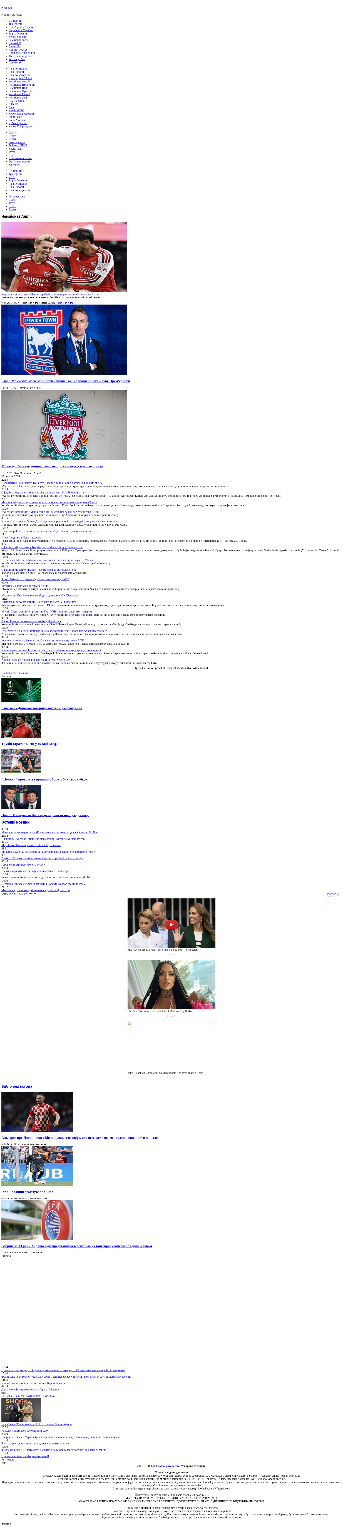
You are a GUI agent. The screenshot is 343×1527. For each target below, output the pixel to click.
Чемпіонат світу (18, 39)
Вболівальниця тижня (22, 52)
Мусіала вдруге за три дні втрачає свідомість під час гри (35, 890)
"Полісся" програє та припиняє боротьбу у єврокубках (44, 779)
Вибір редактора (16, 1086)
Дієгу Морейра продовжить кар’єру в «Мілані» (30, 1389)
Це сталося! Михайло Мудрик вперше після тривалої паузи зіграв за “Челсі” (47, 560)
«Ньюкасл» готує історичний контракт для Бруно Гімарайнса (38, 601)
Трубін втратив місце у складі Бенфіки (31, 744)
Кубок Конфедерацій (21, 113)
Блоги (12, 138)
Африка (13, 103)
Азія (11, 107)
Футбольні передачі (20, 56)
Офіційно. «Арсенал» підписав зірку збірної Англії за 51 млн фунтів (43, 492)
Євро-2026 (15, 43)
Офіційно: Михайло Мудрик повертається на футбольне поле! (39, 569)
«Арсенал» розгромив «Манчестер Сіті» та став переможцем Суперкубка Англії (50, 294)
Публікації (15, 62)
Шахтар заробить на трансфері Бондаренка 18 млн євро (35, 871)
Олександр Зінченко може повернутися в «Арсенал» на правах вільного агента (49, 531)
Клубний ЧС (16, 110)
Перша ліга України (21, 30)
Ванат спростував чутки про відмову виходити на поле (35, 1443)
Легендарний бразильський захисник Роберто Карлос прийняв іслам (43, 883)
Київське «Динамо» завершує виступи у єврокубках (41, 708)
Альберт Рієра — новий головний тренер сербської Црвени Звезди (42, 858)
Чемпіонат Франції (20, 91)
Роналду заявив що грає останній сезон (25, 1430)
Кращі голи (16, 148)
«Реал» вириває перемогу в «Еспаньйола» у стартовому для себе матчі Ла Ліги (49, 832)
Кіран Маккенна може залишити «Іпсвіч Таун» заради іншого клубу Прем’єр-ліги (65, 381)
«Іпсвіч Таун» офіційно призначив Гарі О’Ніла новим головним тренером (46, 611)
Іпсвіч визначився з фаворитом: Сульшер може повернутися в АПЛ (42, 640)
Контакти (14, 164)
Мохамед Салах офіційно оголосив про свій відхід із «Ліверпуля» (52, 466)
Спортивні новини (20, 158)
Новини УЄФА (18, 49)
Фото (12, 151)
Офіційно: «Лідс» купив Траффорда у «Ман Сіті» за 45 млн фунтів (42, 547)
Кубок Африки (18, 123)
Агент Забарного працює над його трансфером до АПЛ (35, 579)
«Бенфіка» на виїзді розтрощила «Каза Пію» (28, 1395)
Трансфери (15, 23)
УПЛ (12, 177)
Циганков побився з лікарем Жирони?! (25, 1456)
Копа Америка (17, 120)
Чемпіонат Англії (19, 81)
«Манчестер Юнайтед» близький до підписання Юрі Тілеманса (40, 595)
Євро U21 (15, 46)
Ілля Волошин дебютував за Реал (27, 1192)
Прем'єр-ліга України (21, 27)
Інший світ (15, 116)
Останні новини (15, 822)
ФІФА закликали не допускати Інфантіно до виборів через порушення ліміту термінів (53, 1449)
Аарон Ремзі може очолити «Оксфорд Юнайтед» (31, 621)
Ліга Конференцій (20, 74)
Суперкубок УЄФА (20, 78)
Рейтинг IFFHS (18, 145)
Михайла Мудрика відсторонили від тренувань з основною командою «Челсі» (49, 502)
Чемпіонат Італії (18, 87)
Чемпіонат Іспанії (19, 94)
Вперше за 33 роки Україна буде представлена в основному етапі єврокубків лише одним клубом (76, 1246)
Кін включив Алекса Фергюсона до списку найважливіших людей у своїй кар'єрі (51, 650)
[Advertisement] (28, 1311)
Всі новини (16, 20)
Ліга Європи (16, 71)
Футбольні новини (20, 161)
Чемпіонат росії (18, 97)
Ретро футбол (17, 59)
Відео (12, 155)
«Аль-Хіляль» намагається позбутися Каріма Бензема (33, 1383)
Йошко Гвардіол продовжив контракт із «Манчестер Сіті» (36, 659)
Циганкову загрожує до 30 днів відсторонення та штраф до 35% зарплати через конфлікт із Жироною (63, 1370)
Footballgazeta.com (168, 1465)
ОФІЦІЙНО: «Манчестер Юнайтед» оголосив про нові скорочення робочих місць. (51, 482)
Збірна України (18, 33)
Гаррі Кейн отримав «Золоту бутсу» (23, 864)
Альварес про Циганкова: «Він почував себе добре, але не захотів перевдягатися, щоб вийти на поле (79, 1138)
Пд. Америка (16, 100)
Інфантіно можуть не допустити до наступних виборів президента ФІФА (46, 877)
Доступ (13, 132)
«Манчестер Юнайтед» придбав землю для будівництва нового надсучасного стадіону (54, 630)
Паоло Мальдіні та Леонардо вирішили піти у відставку (45, 815)
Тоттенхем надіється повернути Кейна (24, 585)
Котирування (17, 142)
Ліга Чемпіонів (18, 68)
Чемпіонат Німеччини (22, 84)
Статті (12, 135)
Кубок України (18, 36)
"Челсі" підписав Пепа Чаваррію (21, 537)
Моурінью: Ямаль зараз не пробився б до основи (31, 845)
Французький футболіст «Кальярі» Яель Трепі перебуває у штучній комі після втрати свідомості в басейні (66, 1376)
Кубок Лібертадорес (21, 126)
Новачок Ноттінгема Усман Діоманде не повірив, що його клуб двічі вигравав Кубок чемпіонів (59, 521)
